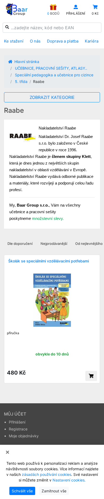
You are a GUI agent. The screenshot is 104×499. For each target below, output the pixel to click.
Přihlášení (17, 422)
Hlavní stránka (26, 61)
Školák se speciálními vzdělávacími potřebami (48, 261)
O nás (35, 41)
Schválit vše (22, 491)
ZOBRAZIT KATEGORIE (52, 97)
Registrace (18, 429)
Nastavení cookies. (69, 480)
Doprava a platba (62, 41)
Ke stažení (13, 41)
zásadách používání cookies (46, 474)
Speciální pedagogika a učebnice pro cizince (54, 75)
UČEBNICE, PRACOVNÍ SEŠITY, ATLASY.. (51, 68)
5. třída (21, 81)
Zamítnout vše (54, 491)
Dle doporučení (20, 243)
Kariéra (91, 41)
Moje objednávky (24, 436)
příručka (13, 333)
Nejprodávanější (54, 243)
